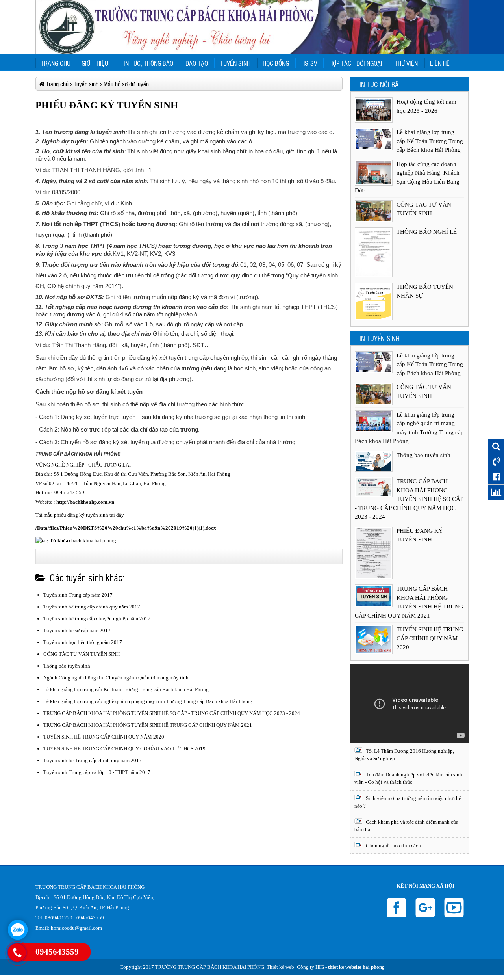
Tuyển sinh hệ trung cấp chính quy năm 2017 (91, 607)
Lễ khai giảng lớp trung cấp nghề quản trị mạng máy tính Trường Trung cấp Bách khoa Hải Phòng (147, 701)
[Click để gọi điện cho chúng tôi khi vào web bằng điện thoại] (17, 952)
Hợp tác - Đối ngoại (355, 63)
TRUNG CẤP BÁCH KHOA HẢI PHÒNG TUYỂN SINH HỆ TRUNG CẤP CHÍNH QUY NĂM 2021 (147, 725)
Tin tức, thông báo (146, 63)
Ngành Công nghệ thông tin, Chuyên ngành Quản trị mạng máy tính (116, 678)
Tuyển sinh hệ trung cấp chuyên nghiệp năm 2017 (96, 618)
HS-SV (309, 63)
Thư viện (406, 63)
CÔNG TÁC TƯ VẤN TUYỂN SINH (81, 654)
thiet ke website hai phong (356, 967)
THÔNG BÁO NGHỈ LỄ (427, 232)
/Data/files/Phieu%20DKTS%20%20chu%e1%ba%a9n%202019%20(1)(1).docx (125, 528)
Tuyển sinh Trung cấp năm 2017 (78, 595)
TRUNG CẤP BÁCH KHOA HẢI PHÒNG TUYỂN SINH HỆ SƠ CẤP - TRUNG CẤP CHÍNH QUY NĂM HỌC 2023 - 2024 (171, 713)
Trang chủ (55, 63)
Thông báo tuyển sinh (66, 666)
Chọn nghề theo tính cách (393, 845)
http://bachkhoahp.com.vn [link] (85, 502)
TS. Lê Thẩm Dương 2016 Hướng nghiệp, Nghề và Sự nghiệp (404, 755)
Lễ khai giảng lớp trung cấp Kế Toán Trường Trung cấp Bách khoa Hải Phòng (126, 689)
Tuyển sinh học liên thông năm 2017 (82, 642)
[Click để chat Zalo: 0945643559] (18, 930)
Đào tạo (196, 63)
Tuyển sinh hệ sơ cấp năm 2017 (77, 630)
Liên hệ (440, 63)
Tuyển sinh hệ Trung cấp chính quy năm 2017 (92, 760)
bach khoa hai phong (93, 540)
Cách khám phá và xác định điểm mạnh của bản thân (406, 826)
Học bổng (276, 63)
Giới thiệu (95, 63)
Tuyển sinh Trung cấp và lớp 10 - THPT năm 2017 (96, 772)
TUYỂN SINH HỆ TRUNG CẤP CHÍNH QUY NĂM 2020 (103, 737)
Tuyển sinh (235, 63)
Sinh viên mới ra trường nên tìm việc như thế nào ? (407, 802)
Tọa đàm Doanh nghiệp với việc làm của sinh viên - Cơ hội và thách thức (408, 778)
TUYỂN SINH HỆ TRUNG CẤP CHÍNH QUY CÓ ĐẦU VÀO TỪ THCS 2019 (124, 749)
